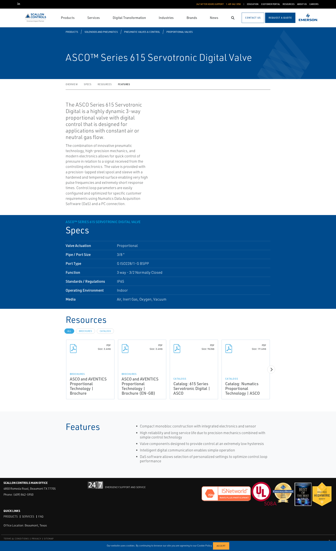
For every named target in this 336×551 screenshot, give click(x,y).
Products (72, 31)
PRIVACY (36, 538)
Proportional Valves (179, 31)
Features (124, 84)
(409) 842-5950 (23, 494)
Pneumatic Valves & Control (142, 31)
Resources (105, 84)
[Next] (271, 369)
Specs (87, 84)
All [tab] (69, 331)
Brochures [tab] (85, 331)
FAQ (40, 516)
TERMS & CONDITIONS (16, 538)
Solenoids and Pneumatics (101, 31)
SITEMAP (49, 538)
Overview (72, 84)
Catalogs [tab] (105, 331)
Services (28, 516)
